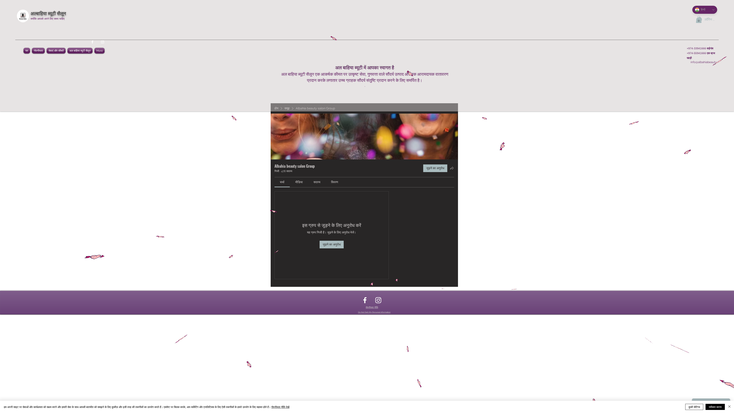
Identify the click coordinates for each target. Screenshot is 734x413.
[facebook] (92, 42)
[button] (699, 19)
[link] (282, 182)
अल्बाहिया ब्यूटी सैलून (48, 12)
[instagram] (102, 42)
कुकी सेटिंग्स (694, 407)
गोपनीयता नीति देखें (280, 407)
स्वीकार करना (715, 407)
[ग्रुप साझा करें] (452, 168)
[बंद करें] (729, 407)
